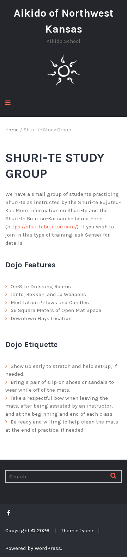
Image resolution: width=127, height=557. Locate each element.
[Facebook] (10, 512)
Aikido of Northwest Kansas (64, 21)
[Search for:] (63, 476)
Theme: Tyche (77, 530)
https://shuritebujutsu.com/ (42, 226)
